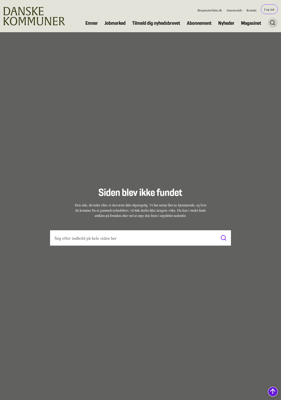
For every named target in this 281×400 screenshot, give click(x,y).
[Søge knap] (273, 23)
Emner (91, 23)
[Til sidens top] (273, 391)
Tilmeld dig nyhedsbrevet (156, 23)
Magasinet (251, 23)
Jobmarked (115, 23)
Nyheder (226, 23)
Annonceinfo (234, 10)
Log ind (269, 9)
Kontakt (251, 10)
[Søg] (223, 238)
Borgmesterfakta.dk (210, 10)
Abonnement (199, 23)
